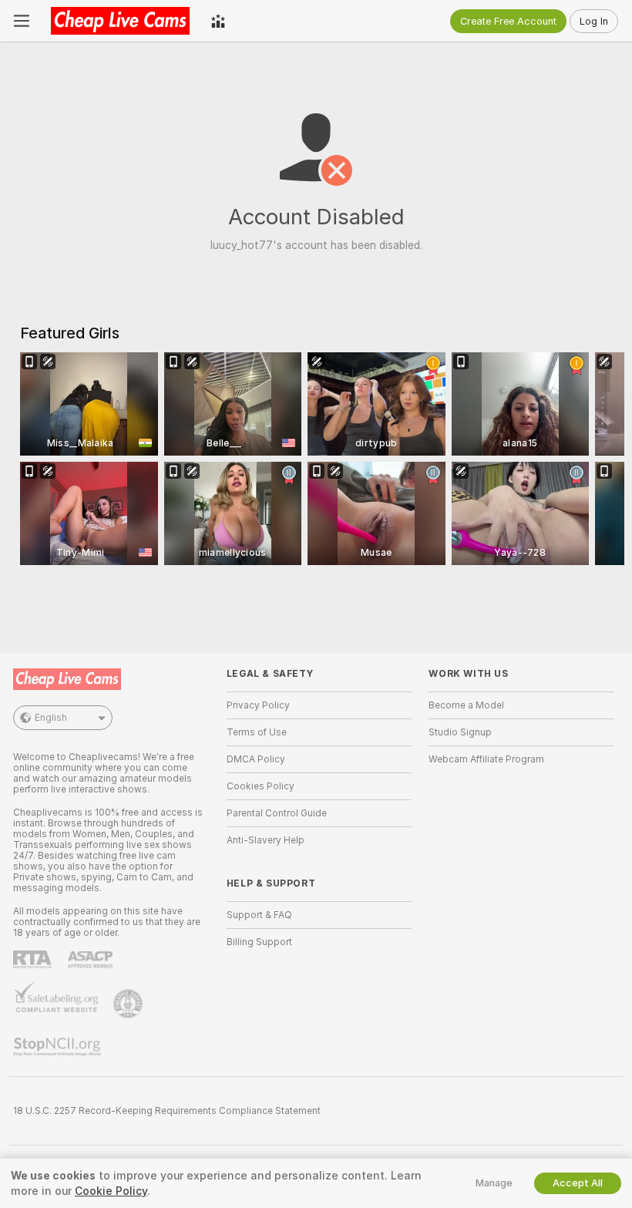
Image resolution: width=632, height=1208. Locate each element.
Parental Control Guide (277, 813)
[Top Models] (218, 21)
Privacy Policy (258, 705)
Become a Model (466, 705)
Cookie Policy (111, 1191)
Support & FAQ (259, 915)
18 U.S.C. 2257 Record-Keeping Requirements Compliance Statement (167, 1110)
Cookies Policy (260, 786)
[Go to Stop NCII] (58, 1047)
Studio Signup (460, 732)
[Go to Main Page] (120, 21)
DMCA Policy (256, 759)
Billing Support (259, 942)
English (51, 717)
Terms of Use (257, 732)
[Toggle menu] (21, 21)
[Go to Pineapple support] (129, 1003)
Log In (594, 21)
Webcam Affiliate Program (486, 759)
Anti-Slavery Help (265, 840)
